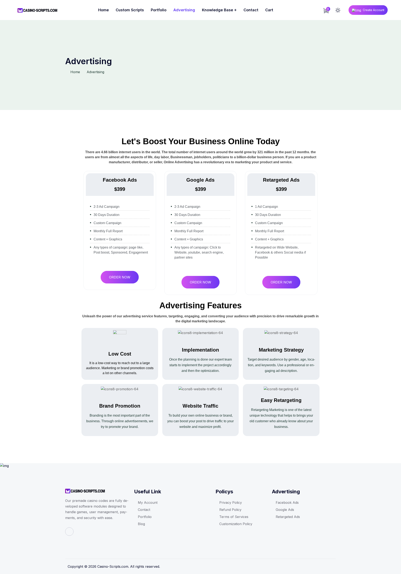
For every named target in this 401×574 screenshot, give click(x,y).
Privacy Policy (230, 502)
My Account (147, 502)
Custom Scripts (130, 10)
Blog (141, 524)
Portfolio (158, 10)
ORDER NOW (119, 277)
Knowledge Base (217, 10)
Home (103, 10)
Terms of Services (233, 517)
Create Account (373, 10)
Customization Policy (235, 524)
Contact (251, 10)
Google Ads (285, 510)
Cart (269, 10)
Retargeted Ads (288, 517)
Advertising (184, 10)
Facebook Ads (287, 502)
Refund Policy (230, 510)
